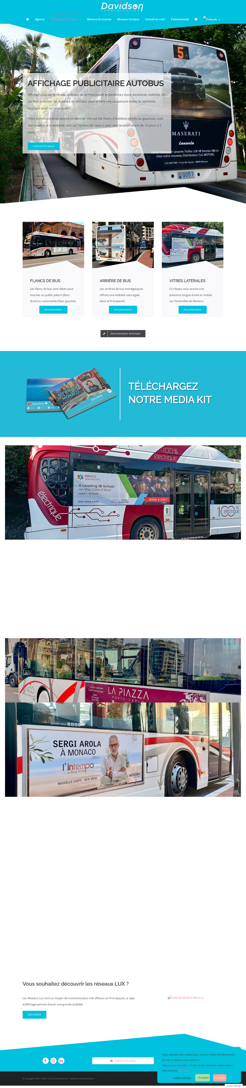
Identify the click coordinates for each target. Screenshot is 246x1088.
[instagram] (53, 1061)
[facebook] (46, 1061)
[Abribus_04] (185, 998)
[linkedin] (61, 1061)
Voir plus (184, 1070)
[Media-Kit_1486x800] (71, 369)
